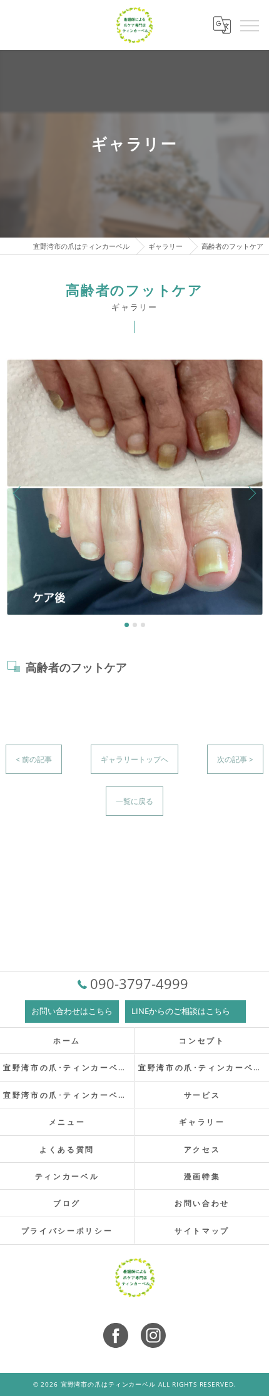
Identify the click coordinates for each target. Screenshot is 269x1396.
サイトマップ (202, 1230)
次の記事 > (235, 759)
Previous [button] (18, 492)
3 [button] (143, 625)
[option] (135, 487)
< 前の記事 (34, 759)
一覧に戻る (134, 801)
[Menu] (249, 25)
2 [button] (135, 625)
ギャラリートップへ (134, 759)
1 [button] (126, 625)
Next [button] (250, 492)
